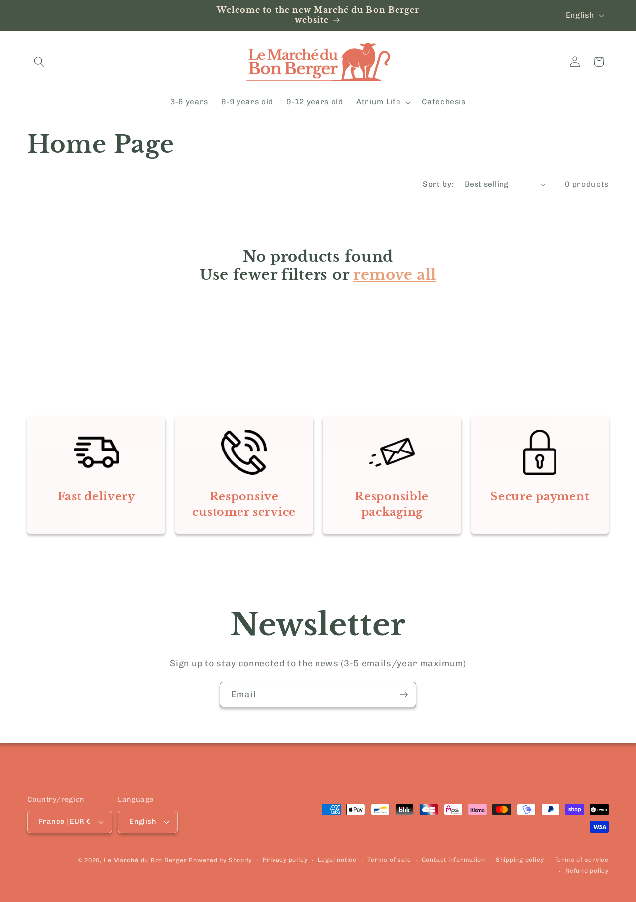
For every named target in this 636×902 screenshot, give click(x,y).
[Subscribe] (404, 695)
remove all (394, 275)
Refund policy (587, 870)
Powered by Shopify (220, 860)
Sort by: (438, 184)
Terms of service (582, 859)
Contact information (453, 859)
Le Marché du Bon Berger (146, 860)
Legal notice (337, 859)
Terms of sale (389, 859)
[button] (39, 62)
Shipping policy (520, 859)
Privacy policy (285, 859)
